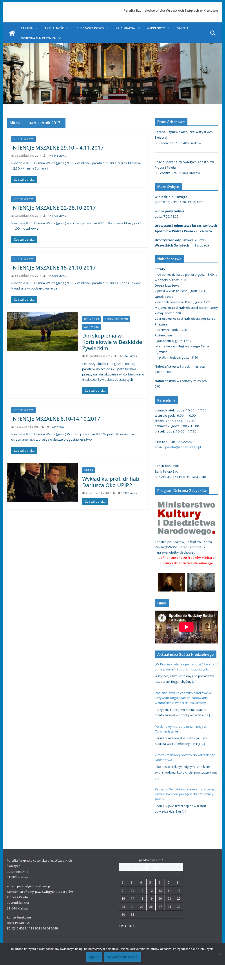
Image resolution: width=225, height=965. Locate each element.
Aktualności (55, 28)
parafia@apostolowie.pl (183, 447)
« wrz (122, 925)
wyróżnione (91, 327)
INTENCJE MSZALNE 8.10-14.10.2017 (55, 418)
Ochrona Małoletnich (38, 38)
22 (178, 898)
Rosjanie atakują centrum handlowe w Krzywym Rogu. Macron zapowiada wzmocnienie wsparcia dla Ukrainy (183, 698)
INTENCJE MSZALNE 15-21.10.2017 (53, 267)
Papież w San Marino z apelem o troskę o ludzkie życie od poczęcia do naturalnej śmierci (186, 794)
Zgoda (94, 957)
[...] (194, 681)
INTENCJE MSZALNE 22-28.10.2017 (53, 207)
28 (169, 906)
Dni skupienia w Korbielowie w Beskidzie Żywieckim (112, 342)
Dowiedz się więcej (122, 957)
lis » (131, 925)
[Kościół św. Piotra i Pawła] (12, 33)
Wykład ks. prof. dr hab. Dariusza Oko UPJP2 (111, 482)
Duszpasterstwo (90, 28)
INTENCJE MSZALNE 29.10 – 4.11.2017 (57, 147)
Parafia (27, 28)
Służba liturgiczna (116, 319)
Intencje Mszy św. (23, 139)
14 (169, 890)
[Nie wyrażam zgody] (219, 954)
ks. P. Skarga (125, 28)
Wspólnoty (156, 28)
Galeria (183, 28)
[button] (35, 28)
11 (141, 890)
